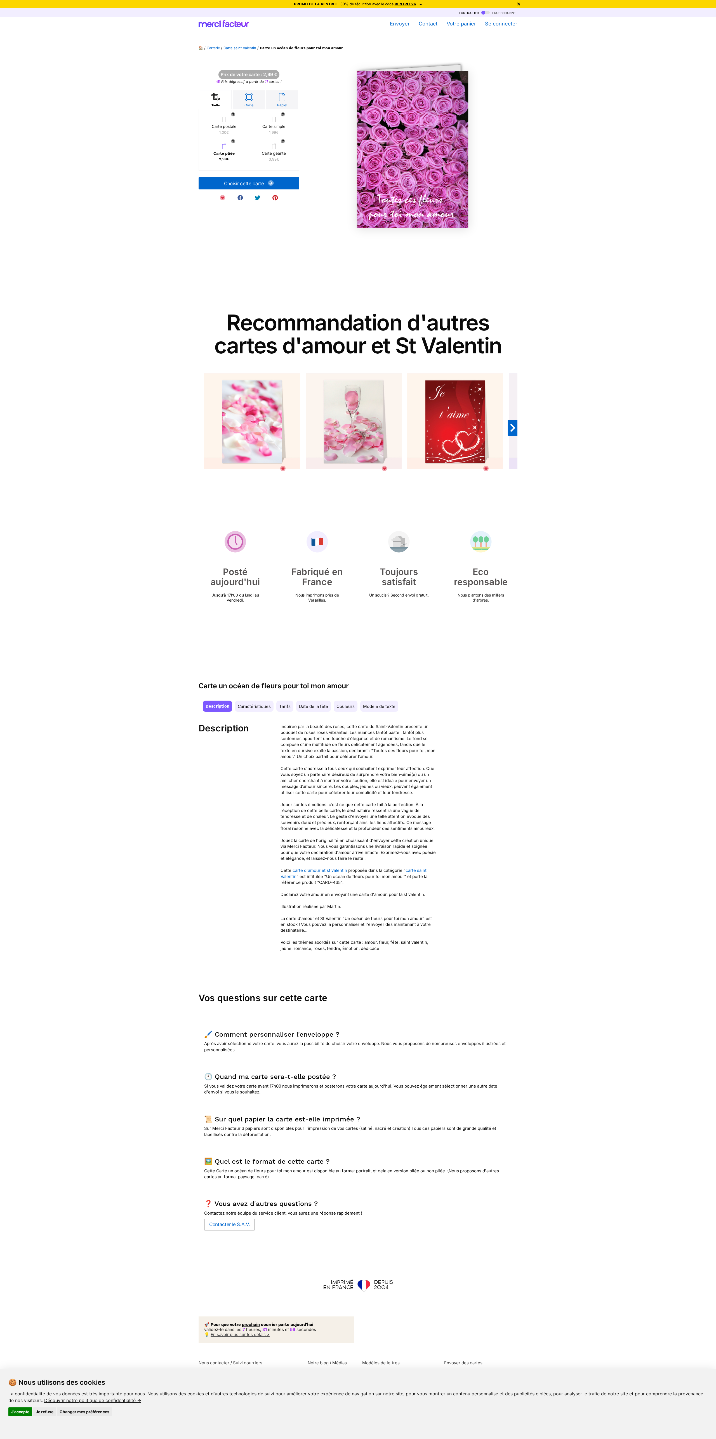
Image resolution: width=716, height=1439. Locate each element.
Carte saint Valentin (239, 48)
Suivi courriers (247, 1362)
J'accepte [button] (20, 1411)
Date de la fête (313, 706)
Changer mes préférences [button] (84, 1411)
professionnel (504, 12)
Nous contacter (214, 1362)
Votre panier (461, 24)
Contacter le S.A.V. (229, 1224)
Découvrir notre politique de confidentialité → (92, 1400)
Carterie (213, 48)
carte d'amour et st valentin (320, 870)
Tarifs (285, 706)
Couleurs (345, 706)
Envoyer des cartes (463, 1362)
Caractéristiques (254, 706)
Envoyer (399, 24)
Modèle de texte (379, 706)
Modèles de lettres (381, 1362)
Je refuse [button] (44, 1411)
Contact (428, 24)
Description (217, 706)
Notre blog (318, 1362)
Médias (339, 1362)
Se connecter (501, 24)
